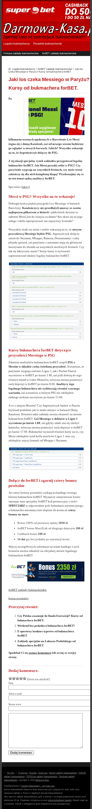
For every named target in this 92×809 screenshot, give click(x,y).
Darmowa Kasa (42, 780)
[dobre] (17, 678)
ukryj (25, 187)
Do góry (11, 773)
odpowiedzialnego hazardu (59, 800)
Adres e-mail (15, 693)
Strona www (14, 704)
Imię (10, 683)
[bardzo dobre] (21, 678)
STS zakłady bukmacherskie (57, 62)
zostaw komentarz (40, 652)
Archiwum (43, 773)
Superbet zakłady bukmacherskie (22, 57)
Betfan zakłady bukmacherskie (60, 57)
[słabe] (10, 678)
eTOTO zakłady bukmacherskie (21, 62)
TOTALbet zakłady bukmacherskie (41, 776)
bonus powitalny (18, 598)
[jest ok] (14, 678)
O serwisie (23, 773)
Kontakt (33, 773)
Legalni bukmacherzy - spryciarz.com (37, 786)
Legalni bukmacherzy (17, 43)
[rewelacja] (24, 678)
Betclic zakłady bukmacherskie (63, 773)
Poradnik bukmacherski (47, 43)
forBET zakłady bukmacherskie (59, 53)
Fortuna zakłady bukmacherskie (21, 53)
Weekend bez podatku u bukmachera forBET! (46, 625)
